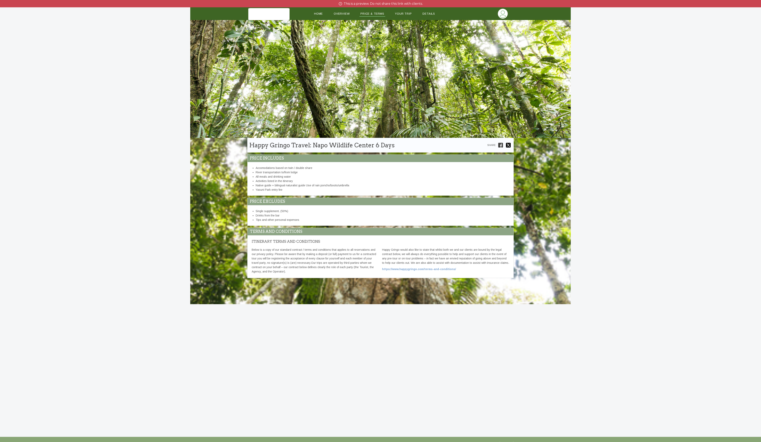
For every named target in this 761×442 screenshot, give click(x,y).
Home (318, 13)
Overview (342, 13)
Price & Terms (372, 13)
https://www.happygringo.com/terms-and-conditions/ (419, 269)
